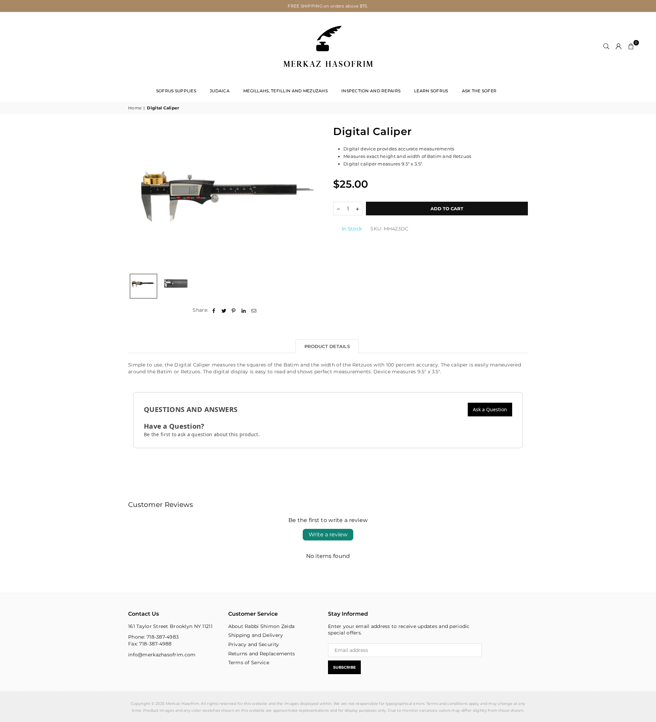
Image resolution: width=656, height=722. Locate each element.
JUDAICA (220, 90)
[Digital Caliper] (143, 286)
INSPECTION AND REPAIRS (370, 90)
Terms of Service (248, 662)
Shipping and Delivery (255, 635)
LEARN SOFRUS (431, 90)
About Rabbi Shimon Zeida (261, 626)
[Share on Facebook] (213, 310)
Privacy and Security (253, 644)
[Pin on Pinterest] (233, 310)
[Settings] (619, 46)
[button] (631, 46)
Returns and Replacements (261, 654)
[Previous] (138, 197)
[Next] (313, 197)
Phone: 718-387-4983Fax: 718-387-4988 (153, 640)
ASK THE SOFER (479, 90)
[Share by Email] (254, 310)
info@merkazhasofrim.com (161, 655)
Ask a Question (490, 409)
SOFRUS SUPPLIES (176, 90)
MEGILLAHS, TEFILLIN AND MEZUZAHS (285, 90)
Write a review (328, 534)
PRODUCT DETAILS (327, 346)
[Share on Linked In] (243, 310)
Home (134, 107)
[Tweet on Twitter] (224, 310)
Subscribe (344, 667)
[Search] (606, 46)
